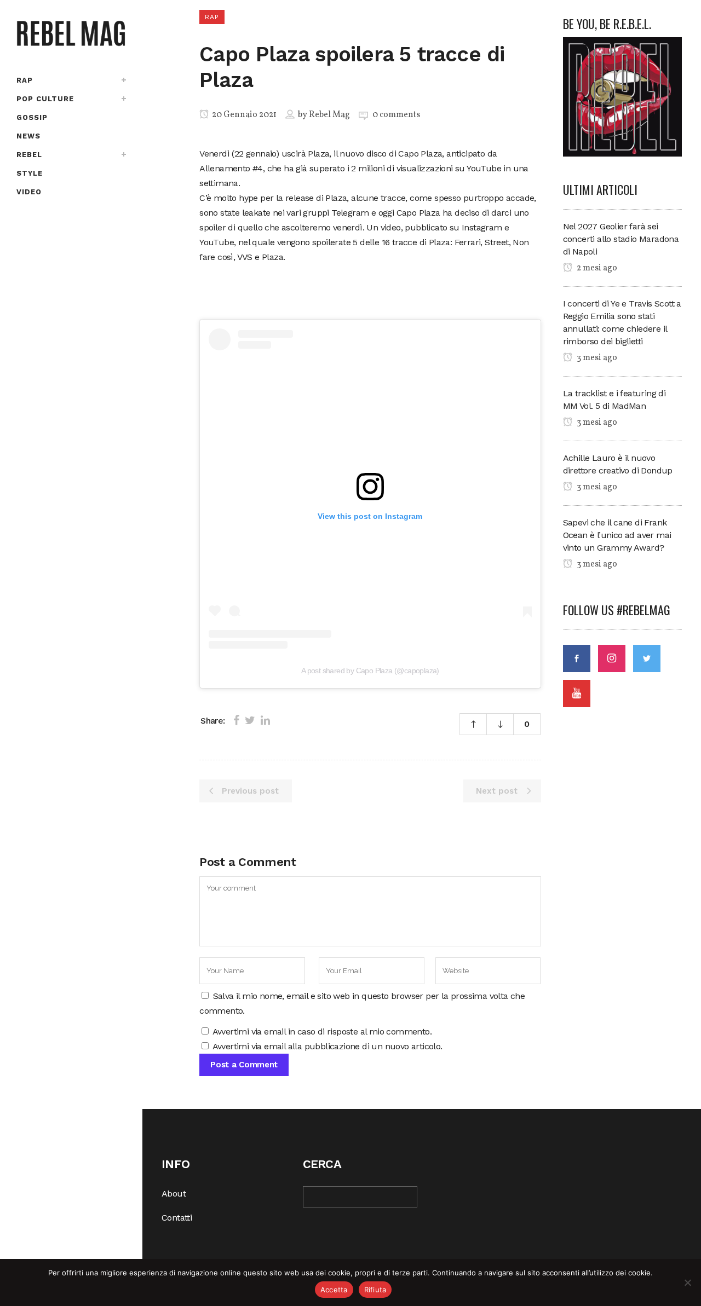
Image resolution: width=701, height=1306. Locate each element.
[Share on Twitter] (250, 720)
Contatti (177, 1217)
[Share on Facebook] (236, 720)
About (174, 1193)
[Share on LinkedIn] (265, 720)
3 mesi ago (596, 358)
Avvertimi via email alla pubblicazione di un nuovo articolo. (327, 1046)
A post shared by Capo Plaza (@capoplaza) (370, 670)
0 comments (396, 115)
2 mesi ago (596, 268)
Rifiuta (375, 1289)
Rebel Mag (329, 115)
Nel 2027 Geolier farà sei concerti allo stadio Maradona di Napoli (621, 239)
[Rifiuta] (687, 1282)
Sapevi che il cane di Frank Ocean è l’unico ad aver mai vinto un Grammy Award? (617, 535)
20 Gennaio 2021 (243, 115)
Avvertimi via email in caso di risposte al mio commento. (322, 1031)
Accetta (334, 1289)
